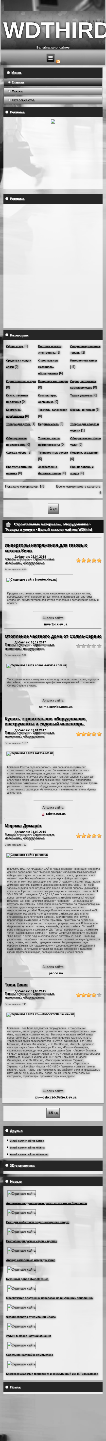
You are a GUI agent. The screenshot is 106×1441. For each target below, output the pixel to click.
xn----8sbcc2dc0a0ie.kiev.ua (55, 1097)
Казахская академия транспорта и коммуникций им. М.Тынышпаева (52, 1373)
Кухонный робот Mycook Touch (27, 1278)
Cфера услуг (14, 346)
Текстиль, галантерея (52, 409)
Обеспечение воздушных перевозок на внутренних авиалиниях (49, 1297)
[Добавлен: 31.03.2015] (27, 855)
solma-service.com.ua (55, 707)
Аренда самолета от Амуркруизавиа (30, 1260)
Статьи (17, 91)
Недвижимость (48, 424)
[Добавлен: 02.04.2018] (31, 579)
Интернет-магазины (83, 360)
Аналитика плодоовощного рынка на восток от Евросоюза (46, 1203)
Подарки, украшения (84, 452)
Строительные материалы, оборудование (48, 367)
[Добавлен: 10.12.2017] (36, 665)
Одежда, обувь (16, 452)
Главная (18, 82)
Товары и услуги (17, 559)
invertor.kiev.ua (55, 624)
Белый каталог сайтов (53, 47)
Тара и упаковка (81, 395)
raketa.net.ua (56, 814)
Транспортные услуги (53, 452)
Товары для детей (18, 424)
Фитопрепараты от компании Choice (31, 1316)
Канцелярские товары (53, 381)
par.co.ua (56, 973)
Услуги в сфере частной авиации (28, 1335)
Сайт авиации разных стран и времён (31, 1241)
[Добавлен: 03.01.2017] (30, 753)
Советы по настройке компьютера (29, 1354)
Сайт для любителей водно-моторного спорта (37, 1222)
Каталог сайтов (23, 100)
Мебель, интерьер (82, 409)
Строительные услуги (21, 381)
